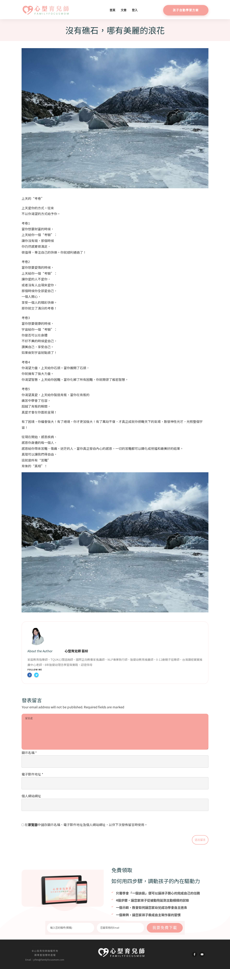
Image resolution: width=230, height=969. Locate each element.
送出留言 (200, 839)
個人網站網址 (31, 795)
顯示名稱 (29, 752)
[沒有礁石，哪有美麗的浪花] (115, 118)
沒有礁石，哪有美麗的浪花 (115, 30)
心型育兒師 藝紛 (76, 651)
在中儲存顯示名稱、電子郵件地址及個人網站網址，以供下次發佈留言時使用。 (86, 824)
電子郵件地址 (32, 774)
